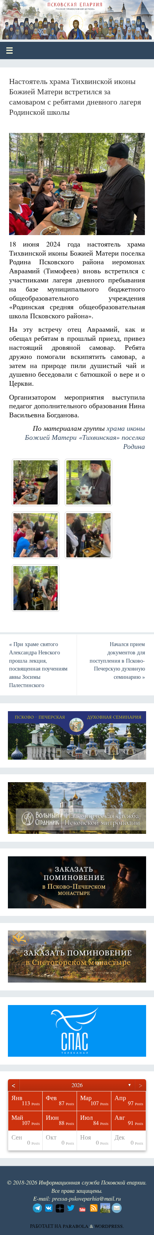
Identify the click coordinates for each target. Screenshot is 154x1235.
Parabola (75, 1226)
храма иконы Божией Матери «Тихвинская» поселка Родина (85, 437)
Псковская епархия (63, 16)
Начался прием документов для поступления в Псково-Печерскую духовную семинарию (117, 660)
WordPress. (109, 1226)
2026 (77, 1085)
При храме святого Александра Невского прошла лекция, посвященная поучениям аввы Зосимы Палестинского (38, 664)
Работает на (46, 1226)
